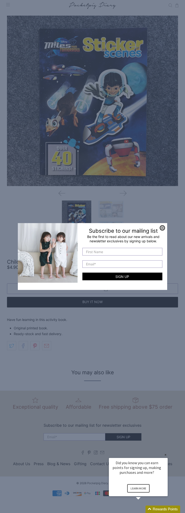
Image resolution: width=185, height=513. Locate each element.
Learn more (138, 488)
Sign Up (122, 277)
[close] (162, 227)
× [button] (165, 454)
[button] (144, 509)
